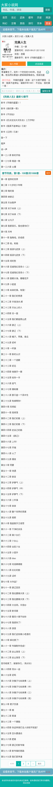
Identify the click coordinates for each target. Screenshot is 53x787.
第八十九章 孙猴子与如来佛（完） (17, 698)
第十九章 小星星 (8, 284)
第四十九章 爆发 (8, 459)
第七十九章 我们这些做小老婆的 (15, 634)
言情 (13, 23)
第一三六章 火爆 (8, 166)
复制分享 (46, 90)
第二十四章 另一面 (9, 313)
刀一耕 (24, 46)
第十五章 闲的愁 (8, 260)
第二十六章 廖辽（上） (11, 324)
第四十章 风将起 (8, 406)
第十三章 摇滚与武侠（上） (13, 249)
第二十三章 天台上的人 (11, 307)
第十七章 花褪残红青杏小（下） (15, 272)
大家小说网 (9, 4)
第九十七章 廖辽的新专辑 (12, 744)
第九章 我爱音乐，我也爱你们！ (15, 225)
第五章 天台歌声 (8, 202)
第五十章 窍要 (7, 464)
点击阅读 (39, 63)
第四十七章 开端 (8, 447)
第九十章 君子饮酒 (9, 704)
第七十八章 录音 (8, 628)
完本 (39, 23)
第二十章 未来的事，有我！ (13, 289)
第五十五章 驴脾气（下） (12, 494)
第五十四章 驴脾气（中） (12, 488)
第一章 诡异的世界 (9, 179)
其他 (22, 23)
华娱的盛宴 (18, 79)
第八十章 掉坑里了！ (10, 639)
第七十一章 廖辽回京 (10, 587)
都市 (30, 17)
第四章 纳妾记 (7, 196)
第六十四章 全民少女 (10, 546)
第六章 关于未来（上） (11, 208)
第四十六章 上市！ (9, 441)
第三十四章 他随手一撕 (11, 371)
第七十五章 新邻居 (9, 610)
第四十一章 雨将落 (9, 412)
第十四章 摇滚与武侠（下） (13, 254)
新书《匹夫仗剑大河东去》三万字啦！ (18, 120)
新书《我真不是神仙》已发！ (14, 125)
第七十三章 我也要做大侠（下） (15, 599)
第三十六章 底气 (8, 383)
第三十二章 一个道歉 (10, 359)
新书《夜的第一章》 (10, 108)
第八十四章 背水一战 (10, 669)
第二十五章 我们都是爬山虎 (13, 319)
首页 (5, 17)
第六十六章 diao (8, 558)
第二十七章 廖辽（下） (11, 330)
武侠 (22, 17)
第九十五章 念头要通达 (11, 733)
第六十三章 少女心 (9, 540)
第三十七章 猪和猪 (9, 389)
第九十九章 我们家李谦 (11, 756)
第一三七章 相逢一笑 (10, 160)
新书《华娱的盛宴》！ (35, 57)
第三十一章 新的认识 (10, 354)
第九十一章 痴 (7, 709)
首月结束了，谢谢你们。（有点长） (17, 663)
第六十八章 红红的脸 (10, 569)
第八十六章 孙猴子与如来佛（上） (17, 680)
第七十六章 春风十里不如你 (13, 616)
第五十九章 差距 (8, 517)
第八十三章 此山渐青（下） (13, 657)
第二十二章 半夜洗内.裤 (12, 301)
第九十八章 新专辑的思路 (12, 750)
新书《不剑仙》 (8, 114)
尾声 (3, 143)
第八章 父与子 (7, 219)
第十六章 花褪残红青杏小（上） (15, 266)
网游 (48, 17)
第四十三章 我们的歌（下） (13, 424)
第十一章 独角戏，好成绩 (12, 237)
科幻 (5, 23)
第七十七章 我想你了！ (11, 622)
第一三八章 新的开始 (10, 155)
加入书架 (14, 63)
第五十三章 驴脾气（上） (12, 482)
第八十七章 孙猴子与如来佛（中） (17, 686)
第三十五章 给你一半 (10, 377)
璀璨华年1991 (27, 82)
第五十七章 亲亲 (8, 505)
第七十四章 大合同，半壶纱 (13, 604)
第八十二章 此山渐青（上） (13, 651)
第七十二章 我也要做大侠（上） (15, 593)
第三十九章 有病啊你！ (11, 400)
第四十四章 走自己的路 (11, 429)
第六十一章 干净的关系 (11, 529)
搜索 (47, 9)
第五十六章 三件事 (9, 499)
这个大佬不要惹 (39, 79)
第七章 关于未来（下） (11, 214)
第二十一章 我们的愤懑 (11, 295)
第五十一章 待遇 (8, 470)
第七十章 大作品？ (9, 581)
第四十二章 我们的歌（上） (13, 418)
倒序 (48, 172)
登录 (48, 23)
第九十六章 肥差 (8, 739)
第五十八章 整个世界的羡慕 (13, 511)
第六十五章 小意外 (9, 552)
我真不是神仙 (12, 82)
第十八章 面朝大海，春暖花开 (14, 278)
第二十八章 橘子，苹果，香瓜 (14, 336)
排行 (30, 23)
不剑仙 (39, 82)
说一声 (4, 149)
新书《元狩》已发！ (10, 131)
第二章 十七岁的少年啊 (11, 184)
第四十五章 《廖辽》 (10, 435)
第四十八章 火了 (8, 453)
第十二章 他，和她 (9, 243)
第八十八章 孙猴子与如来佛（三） (17, 692)
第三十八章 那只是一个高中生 (14, 394)
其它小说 (19, 36)
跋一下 (4, 137)
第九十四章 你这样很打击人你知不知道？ (20, 727)
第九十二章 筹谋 (8, 715)
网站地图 (26, 783)
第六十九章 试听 (8, 575)
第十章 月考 (6, 231)
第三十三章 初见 (8, 365)
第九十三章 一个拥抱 (10, 721)
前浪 (27, 79)
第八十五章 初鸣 (8, 674)
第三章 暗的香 (7, 190)
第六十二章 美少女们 (10, 534)
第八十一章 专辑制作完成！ (13, 645)
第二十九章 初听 (8, 342)
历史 (39, 17)
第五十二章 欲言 (8, 476)
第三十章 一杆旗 (8, 348)
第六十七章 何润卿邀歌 (11, 564)
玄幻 (13, 17)
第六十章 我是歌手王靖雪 (12, 523)
